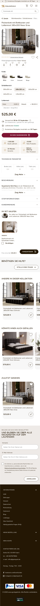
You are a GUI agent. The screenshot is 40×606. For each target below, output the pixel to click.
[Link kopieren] (37, 57)
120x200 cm (20, 94)
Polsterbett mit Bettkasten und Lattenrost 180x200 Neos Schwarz (18, 309)
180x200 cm (20, 89)
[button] (29, 251)
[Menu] (36, 5)
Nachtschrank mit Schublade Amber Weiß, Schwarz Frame (9, 240)
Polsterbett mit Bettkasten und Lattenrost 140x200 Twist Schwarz (17, 359)
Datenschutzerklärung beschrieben (15, 468)
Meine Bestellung (10, 532)
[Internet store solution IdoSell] (20, 599)
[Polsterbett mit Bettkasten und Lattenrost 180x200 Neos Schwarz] (18, 294)
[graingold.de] (9, 6)
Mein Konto (7, 541)
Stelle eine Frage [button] (25, 267)
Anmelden (31, 479)
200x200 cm (7, 89)
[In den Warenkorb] (31, 315)
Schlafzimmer (27, 18)
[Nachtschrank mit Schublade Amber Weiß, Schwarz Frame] (9, 227)
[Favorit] (31, 5)
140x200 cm (7, 94)
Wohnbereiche (16, 18)
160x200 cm (32, 89)
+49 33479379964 (11, 556)
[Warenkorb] (27, 5)
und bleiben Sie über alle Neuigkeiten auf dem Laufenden (17, 434)
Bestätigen (9, 243)
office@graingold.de (14, 559)
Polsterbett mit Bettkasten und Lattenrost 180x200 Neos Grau (18, 409)
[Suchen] (34, 11)
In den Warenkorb (18, 135)
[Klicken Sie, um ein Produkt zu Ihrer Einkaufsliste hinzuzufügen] (32, 57)
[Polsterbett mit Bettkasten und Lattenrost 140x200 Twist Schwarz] (17, 344)
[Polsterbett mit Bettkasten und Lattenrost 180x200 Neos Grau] (5, 215)
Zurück (6, 19)
